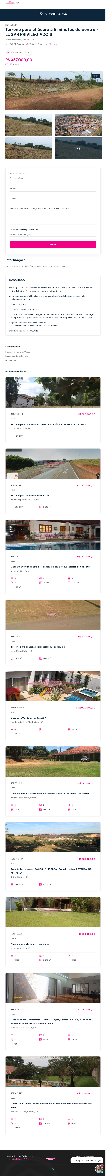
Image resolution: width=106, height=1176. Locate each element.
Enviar (53, 244)
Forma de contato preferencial (24, 230)
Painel (28, 1159)
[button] (99, 6)
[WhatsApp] (53, 1169)
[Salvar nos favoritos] (28, 52)
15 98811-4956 (55, 14)
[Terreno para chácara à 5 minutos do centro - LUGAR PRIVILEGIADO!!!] (54, 90)
